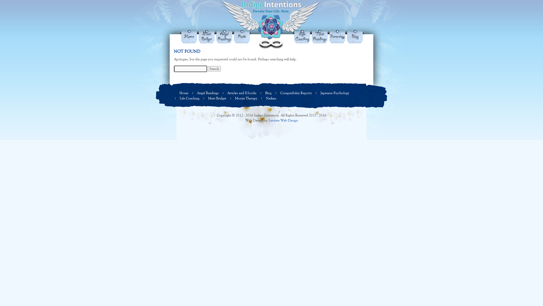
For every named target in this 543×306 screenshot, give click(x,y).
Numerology (337, 36)
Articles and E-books (241, 93)
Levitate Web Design (283, 120)
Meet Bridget (207, 36)
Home (189, 37)
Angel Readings (224, 36)
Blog (355, 37)
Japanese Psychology (334, 93)
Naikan (271, 98)
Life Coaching (302, 36)
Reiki (242, 37)
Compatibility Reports (296, 93)
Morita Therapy (246, 98)
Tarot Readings (320, 36)
